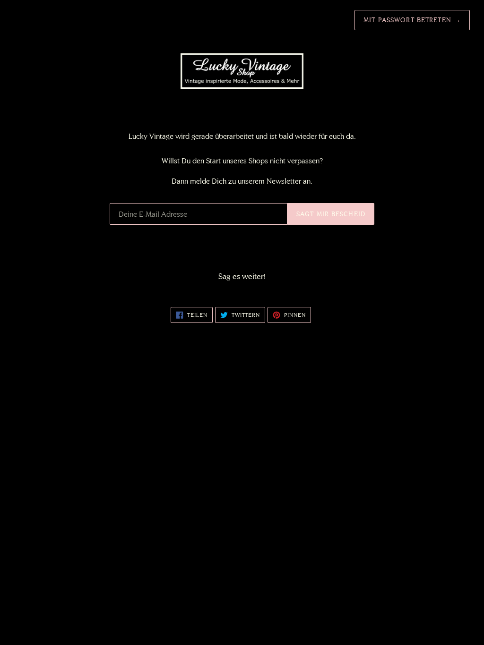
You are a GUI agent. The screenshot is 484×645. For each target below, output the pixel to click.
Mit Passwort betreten (412, 20)
